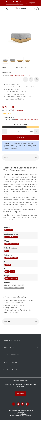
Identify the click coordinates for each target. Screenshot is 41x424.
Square (7, 265)
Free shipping (18, 110)
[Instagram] (27, 404)
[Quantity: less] (4, 131)
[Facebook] (13, 404)
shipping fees (28, 410)
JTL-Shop (24, 414)
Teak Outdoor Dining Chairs (20, 75)
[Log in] (33, 8)
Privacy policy (17, 380)
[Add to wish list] (25, 79)
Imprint (25, 380)
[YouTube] (18, 404)
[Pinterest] (22, 404)
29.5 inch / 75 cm (11, 278)
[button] (5, 60)
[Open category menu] (3, 8)
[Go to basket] (37, 8)
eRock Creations (25, 416)
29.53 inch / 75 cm (11, 244)
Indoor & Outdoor (11, 237)
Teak (6, 271)
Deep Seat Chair (11, 258)
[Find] (7, 9)
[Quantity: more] (36, 131)
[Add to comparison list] (31, 79)
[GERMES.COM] (20, 9)
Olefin (12, 271)
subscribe (20, 393)
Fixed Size (9, 230)
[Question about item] (36, 79)
